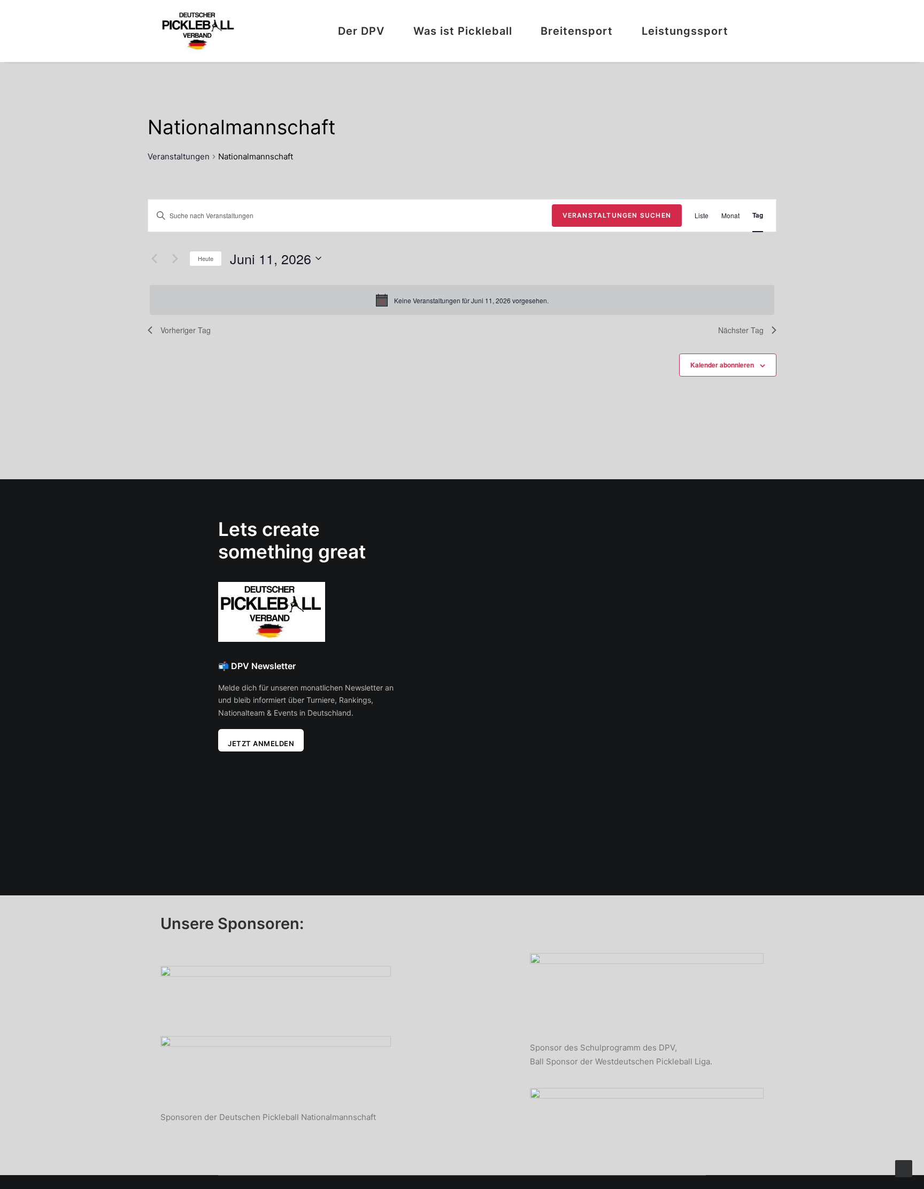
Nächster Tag (741, 330)
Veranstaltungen (179, 156)
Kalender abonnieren (722, 365)
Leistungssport (685, 31)
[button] (759, 31)
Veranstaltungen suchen (617, 215)
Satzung (456, 560)
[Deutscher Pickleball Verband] (198, 31)
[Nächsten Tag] (174, 258)
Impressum (462, 594)
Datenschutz (466, 611)
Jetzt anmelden (261, 743)
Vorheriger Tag (185, 330)
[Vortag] (154, 258)
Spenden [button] (634, 615)
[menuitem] (367, 31)
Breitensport (577, 31)
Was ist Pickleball (462, 31)
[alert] (462, 300)
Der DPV (361, 31)
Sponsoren (462, 578)
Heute (205, 258)
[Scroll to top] (903, 1168)
